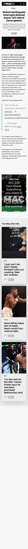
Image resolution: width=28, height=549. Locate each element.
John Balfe (14, 33)
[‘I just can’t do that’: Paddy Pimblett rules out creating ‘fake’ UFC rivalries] (14, 255)
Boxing (6, 319)
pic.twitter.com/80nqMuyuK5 (16, 117)
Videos (13, 8)
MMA (5, 261)
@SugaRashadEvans (13, 114)
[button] (24, 4)
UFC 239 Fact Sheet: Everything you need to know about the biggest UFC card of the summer (14, 193)
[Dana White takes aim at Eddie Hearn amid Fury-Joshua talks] (14, 313)
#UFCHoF (8, 111)
